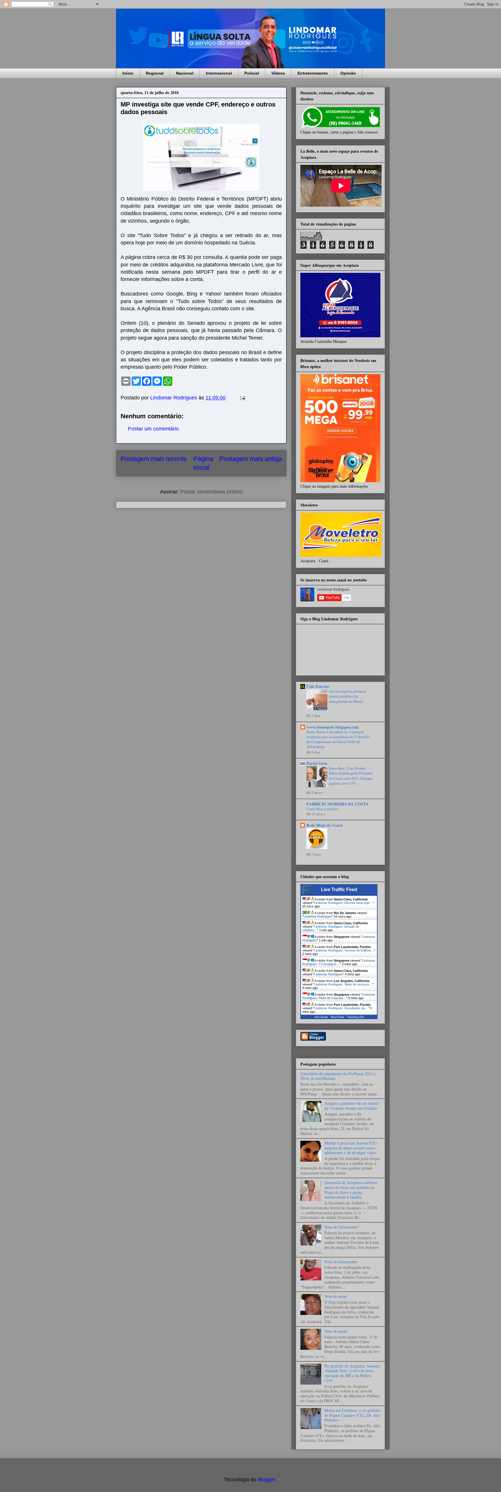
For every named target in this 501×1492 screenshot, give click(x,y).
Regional (155, 73)
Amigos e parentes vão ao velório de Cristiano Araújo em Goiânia (351, 1105)
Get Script (321, 1017)
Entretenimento (312, 73)
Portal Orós (316, 763)
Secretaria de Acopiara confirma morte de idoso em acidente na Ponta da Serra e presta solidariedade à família (350, 1190)
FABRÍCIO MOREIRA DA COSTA (337, 804)
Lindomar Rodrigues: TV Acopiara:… (338, 962)
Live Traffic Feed (339, 889)
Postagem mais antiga (250, 458)
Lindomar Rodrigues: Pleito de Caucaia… (338, 996)
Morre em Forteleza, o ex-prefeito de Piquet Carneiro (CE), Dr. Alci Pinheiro (352, 1415)
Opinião (348, 73)
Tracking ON (355, 1017)
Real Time (337, 1017)
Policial (251, 73)
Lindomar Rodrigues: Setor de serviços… (343, 984)
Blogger (266, 1479)
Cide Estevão (317, 686)
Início (127, 73)
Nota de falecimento (340, 1261)
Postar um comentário (153, 429)
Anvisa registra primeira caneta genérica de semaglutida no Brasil (347, 696)
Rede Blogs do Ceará (324, 825)
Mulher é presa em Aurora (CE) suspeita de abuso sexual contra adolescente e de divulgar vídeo (350, 1148)
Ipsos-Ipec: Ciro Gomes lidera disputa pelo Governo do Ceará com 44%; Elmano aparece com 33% (351, 775)
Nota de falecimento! (341, 1227)
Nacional (184, 73)
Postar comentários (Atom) (211, 492)
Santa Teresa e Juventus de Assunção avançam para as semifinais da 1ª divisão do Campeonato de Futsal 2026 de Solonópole (338, 739)
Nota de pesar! (336, 1296)
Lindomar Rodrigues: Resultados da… (341, 1008)
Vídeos (278, 73)
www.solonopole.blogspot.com (332, 727)
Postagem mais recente (154, 458)
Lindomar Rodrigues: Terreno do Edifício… (344, 950)
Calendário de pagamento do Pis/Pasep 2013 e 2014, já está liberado (338, 1076)
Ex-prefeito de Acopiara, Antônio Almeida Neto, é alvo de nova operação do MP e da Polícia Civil (352, 1373)
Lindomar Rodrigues (318, 916)
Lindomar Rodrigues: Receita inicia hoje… (343, 902)
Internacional (219, 73)
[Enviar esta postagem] (242, 398)
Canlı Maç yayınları (322, 808)
